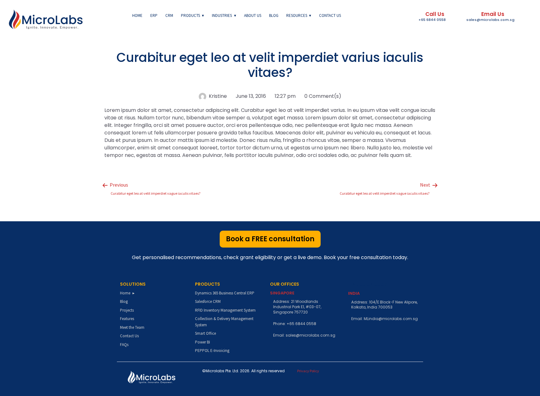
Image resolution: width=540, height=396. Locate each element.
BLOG (273, 15)
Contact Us (129, 335)
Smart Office (205, 333)
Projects (127, 310)
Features (127, 318)
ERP (154, 15)
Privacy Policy (308, 370)
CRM (169, 15)
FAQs (124, 344)
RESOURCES (296, 15)
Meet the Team (132, 327)
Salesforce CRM (208, 301)
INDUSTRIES (222, 15)
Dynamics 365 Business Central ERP (224, 293)
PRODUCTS (190, 15)
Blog (124, 301)
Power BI (202, 342)
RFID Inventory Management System (225, 310)
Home (137, 15)
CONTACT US (330, 15)
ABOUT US (252, 15)
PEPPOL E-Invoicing (212, 350)
